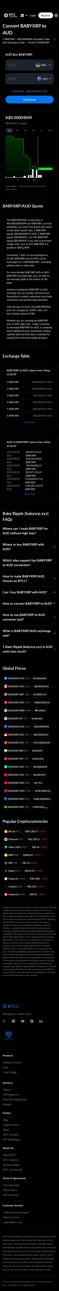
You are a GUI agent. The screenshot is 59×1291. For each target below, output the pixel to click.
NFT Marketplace (12, 1139)
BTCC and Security (12, 1169)
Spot (5, 1067)
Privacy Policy (10, 1190)
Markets (7, 1104)
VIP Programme (11, 1094)
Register (45, 15)
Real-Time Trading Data (15, 1099)
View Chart (10, 189)
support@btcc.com (12, 1222)
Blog (5, 1119)
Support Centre (11, 1124)
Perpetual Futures (12, 1062)
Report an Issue (11, 1217)
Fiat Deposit (29, 99)
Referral (7, 1089)
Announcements (11, 1164)
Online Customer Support (16, 1212)
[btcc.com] (11, 15)
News (6, 1129)
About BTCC (9, 1155)
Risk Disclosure (11, 1195)
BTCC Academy (11, 1134)
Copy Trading (9, 1072)
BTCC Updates (10, 1159)
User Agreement (11, 1185)
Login (33, 15)
